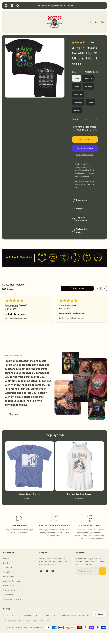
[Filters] (97, 288)
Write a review (77, 288)
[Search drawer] (90, 22)
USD (8, 609)
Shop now (13, 414)
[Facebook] (12, 6)
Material (80, 208)
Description (81, 200)
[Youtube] (18, 6)
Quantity (76, 119)
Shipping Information (81, 219)
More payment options (84, 155)
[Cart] (102, 22)
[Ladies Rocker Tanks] (79, 472)
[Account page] (96, 22)
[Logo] (54, 22)
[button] (78, 42)
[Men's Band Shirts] (29, 472)
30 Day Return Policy (83, 231)
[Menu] (6, 22)
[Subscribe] (102, 571)
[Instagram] (6, 6)
